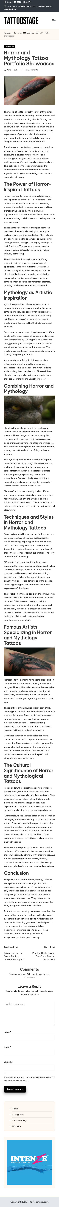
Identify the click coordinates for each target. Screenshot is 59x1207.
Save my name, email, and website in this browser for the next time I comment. (29, 1079)
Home (15, 1108)
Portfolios (9, 47)
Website (8, 1062)
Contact (16, 1126)
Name (7, 1032)
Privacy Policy (19, 1120)
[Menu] (53, 20)
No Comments (31, 70)
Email (7, 1047)
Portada (7, 33)
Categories (18, 1114)
